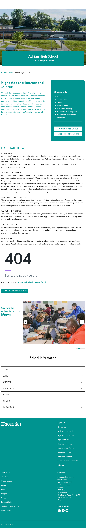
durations (8, 407)
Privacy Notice (6, 502)
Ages (5, 369)
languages (9, 388)
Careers (4, 498)
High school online (64, 439)
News (3, 485)
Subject (7, 382)
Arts (5, 375)
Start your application (15, 290)
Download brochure (68, 128)
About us (4, 476)
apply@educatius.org (65, 477)
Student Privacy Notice (10, 506)
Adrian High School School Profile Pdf (32, 282)
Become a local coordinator (67, 460)
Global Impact (6, 481)
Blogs (3, 489)
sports (6, 400)
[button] (82, 322)
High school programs (65, 435)
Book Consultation (68, 134)
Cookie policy (6, 510)
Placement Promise (64, 444)
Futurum (60, 465)
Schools (10, 72)
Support (4, 493)
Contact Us (61, 427)
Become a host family (65, 448)
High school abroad (65, 431)
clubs (6, 394)
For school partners (64, 456)
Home (3, 72)
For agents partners (64, 452)
